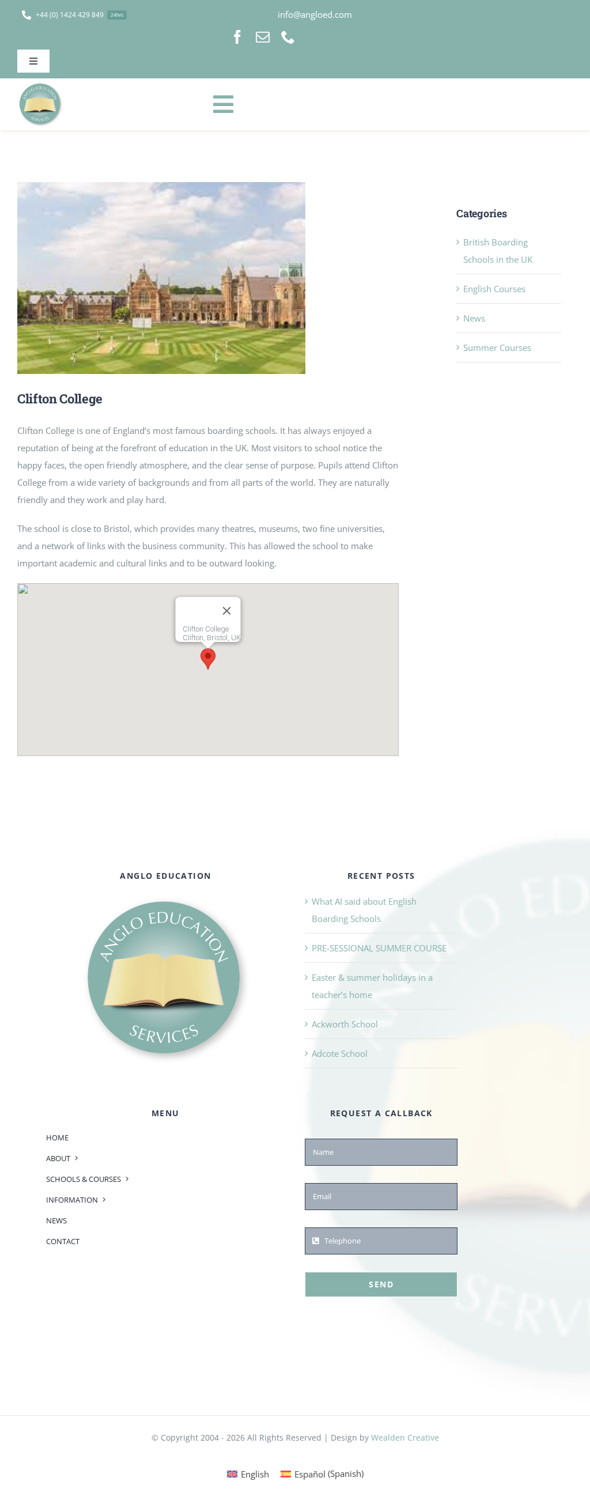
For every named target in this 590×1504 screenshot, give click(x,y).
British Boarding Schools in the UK (497, 250)
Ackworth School (345, 1024)
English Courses (494, 288)
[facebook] (237, 37)
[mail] (263, 37)
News (474, 318)
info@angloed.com (315, 14)
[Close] (227, 611)
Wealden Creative (405, 1437)
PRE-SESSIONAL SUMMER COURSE (379, 948)
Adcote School (340, 1053)
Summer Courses (497, 347)
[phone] (288, 37)
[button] (208, 659)
